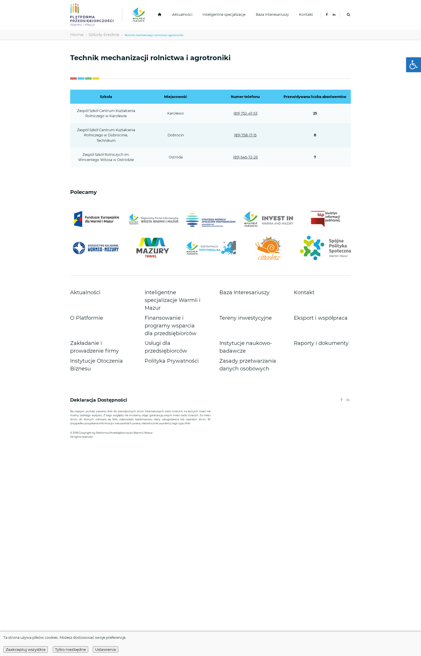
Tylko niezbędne (70, 649)
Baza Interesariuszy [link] (272, 14)
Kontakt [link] (306, 14)
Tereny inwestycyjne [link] (235, 302)
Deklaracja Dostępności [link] (99, 355)
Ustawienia (105, 649)
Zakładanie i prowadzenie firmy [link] (94, 314)
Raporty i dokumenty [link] (310, 314)
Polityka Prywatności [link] (161, 320)
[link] (413, 64)
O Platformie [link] (80, 302)
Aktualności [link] (182, 14)
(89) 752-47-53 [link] (245, 113)
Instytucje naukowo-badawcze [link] (243, 314)
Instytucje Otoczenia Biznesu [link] (92, 320)
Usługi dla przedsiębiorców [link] (166, 314)
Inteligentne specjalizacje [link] (223, 14)
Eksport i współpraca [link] (310, 302)
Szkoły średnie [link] (93, 34)
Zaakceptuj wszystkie (26, 649)
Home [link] (74, 34)
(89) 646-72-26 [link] (245, 157)
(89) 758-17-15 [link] (245, 135)
